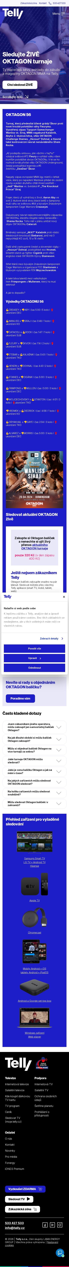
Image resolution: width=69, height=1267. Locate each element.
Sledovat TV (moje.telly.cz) (13, 1119)
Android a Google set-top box (34, 1000)
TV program (12, 1106)
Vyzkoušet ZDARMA (22, 1189)
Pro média (11, 1156)
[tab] (34, 727)
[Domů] (13, 14)
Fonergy (10, 1162)
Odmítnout (34, 667)
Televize (10, 1078)
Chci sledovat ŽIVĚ (20, 85)
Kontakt (43, 3)
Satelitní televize (14, 1090)
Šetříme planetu (43, 1106)
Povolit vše (34, 648)
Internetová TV (43, 1084)
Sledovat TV (16, 1199)
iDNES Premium (14, 1169)
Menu (56, 14)
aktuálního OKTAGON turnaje (34, 546)
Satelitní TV (41, 1090)
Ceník (8, 1112)
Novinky (10, 1150)
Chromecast (34, 932)
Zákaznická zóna (28, 3)
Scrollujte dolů (13, 97)
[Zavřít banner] (64, 597)
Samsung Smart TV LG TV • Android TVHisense (35, 862)
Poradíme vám (20, 698)
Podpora (40, 1078)
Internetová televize (17, 1084)
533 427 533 (14, 1223)
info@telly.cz (15, 1228)
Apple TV (34, 900)
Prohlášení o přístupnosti (41, 1113)
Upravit (32, 658)
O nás (8, 1138)
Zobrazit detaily (49, 638)
